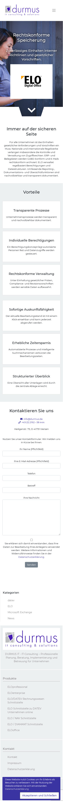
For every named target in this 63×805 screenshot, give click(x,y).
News (11, 618)
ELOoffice (14, 730)
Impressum (14, 763)
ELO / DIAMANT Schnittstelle (25, 724)
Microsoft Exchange (20, 612)
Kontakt (12, 757)
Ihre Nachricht (31, 498)
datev (11, 600)
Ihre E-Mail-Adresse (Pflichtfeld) (31, 461)
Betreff (31, 485)
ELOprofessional (17, 686)
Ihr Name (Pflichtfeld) (31, 449)
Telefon (31, 473)
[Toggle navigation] (54, 10)
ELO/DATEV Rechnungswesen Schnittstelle (26, 700)
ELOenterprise (16, 693)
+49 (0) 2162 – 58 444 (33, 422)
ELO (10, 606)
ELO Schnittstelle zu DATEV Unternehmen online (24, 710)
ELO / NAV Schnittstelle (22, 718)
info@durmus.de (33, 419)
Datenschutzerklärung (31, 557)
